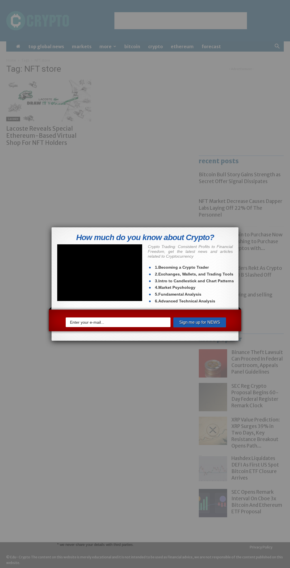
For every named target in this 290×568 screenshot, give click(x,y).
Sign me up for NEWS (199, 320)
